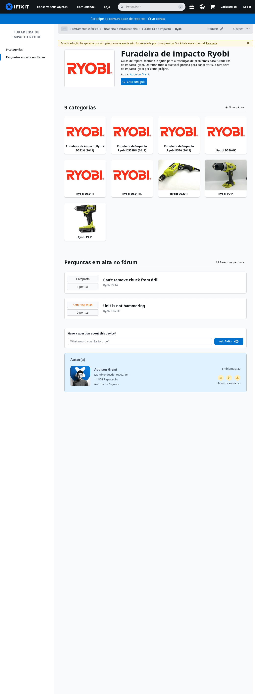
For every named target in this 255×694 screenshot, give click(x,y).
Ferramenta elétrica (85, 29)
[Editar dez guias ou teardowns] (237, 378)
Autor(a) (77, 359)
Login (247, 7)
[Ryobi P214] (226, 175)
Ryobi (178, 29)
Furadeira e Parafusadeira (120, 29)
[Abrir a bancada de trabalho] (192, 7)
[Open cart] (213, 7)
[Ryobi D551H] (85, 175)
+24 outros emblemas (228, 383)
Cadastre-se (229, 7)
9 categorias (14, 49)
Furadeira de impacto (156, 29)
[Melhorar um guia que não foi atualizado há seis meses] (229, 378)
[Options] (64, 28)
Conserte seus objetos (52, 7)
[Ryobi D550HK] (226, 131)
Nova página (236, 107)
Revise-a (211, 43)
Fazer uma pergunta (232, 262)
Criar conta (156, 19)
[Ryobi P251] (85, 218)
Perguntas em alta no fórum (25, 57)
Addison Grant (139, 74)
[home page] (17, 6)
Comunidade (86, 7)
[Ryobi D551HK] (132, 175)
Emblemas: (231, 368)
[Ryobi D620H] (179, 175)
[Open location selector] (202, 7)
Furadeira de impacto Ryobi (26, 34)
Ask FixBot (225, 341)
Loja (107, 7)
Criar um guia (136, 82)
